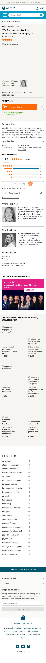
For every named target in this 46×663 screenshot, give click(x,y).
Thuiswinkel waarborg (14, 628)
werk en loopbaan (9, 554)
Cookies (22, 631)
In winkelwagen (16, 107)
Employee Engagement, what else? (9, 351)
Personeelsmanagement (12, 21)
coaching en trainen (10, 469)
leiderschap (7, 500)
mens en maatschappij (11, 508)
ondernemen (7, 515)
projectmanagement (10, 535)
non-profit (6, 512)
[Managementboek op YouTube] (23, 646)
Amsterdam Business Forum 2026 (20, 286)
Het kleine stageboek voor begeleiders (8, 432)
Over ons (23, 637)
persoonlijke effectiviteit (12, 531)
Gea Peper (15, 27)
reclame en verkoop (10, 543)
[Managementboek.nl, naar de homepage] (9, 9)
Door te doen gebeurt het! (33, 431)
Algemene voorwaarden (32, 628)
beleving (21, 148)
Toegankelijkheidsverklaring (15, 634)
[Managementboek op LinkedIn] (17, 646)
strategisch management (12, 547)
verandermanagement (11, 550)
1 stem (15, 40)
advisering (6, 461)
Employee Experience (6, 391)
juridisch (5, 496)
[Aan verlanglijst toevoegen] (41, 107)
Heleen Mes (6, 27)
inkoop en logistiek (10, 484)
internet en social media (12, 488)
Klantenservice (9, 578)
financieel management (12, 480)
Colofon (7, 631)
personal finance (9, 523)
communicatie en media (12, 473)
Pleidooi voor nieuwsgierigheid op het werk (35, 351)
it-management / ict (10, 492)
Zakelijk (5, 583)
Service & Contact (33, 634)
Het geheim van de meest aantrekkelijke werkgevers (35, 391)
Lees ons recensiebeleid (10, 198)
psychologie (7, 539)
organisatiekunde (9, 519)
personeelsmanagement (12, 527)
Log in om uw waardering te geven (14, 188)
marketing (6, 504)
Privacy (14, 631)
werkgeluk (29, 148)
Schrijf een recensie (13, 193)
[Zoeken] (41, 15)
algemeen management (12, 465)
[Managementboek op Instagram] (28, 646)
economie (6, 477)
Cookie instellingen (33, 631)
